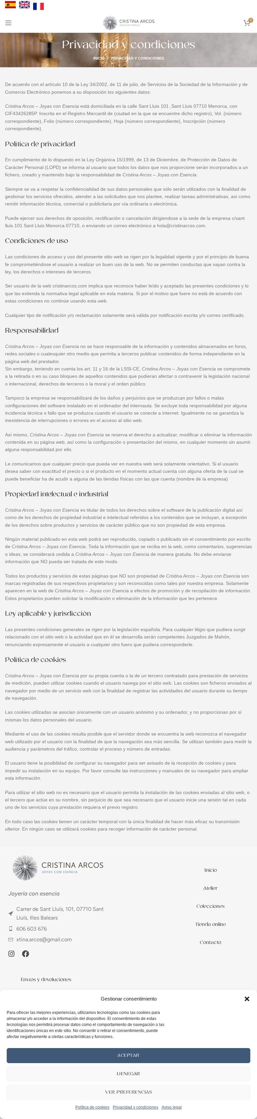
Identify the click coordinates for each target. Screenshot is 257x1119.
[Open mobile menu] (8, 22)
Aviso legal (172, 1107)
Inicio (99, 58)
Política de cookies (92, 1107)
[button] (247, 999)
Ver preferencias (128, 1092)
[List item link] (57, 913)
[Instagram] (11, 954)
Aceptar (128, 1055)
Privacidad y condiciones (135, 1107)
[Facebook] (25, 954)
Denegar (128, 1073)
